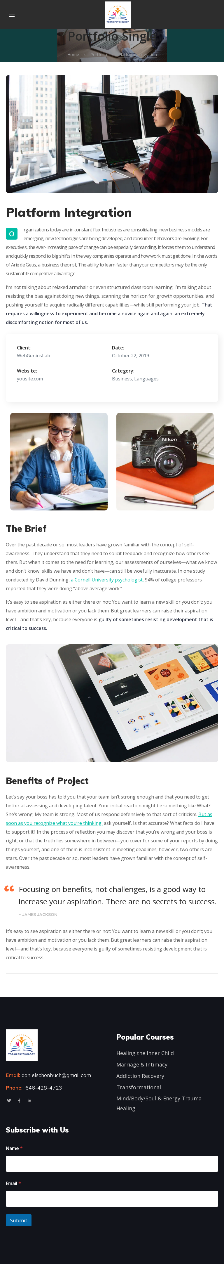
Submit (18, 1220)
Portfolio (98, 54)
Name (14, 1148)
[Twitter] (9, 1100)
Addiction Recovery (140, 1075)
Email (13, 1183)
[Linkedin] (29, 1100)
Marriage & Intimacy (141, 1064)
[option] (59, 461)
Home (73, 54)
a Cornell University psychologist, (107, 579)
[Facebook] (19, 1100)
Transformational (138, 1087)
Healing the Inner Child (145, 1053)
